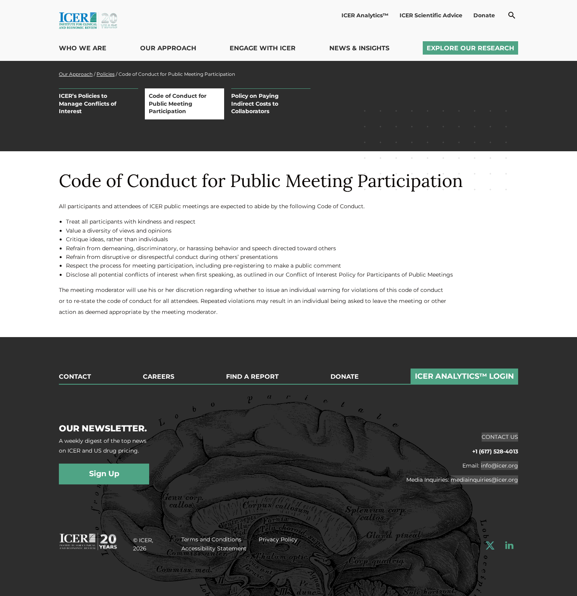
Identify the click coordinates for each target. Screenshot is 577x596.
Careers (158, 377)
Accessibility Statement (214, 548)
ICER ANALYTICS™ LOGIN (464, 376)
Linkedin (509, 545)
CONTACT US (500, 436)
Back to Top (552, 332)
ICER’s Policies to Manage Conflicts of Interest (87, 103)
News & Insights (359, 48)
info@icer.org (499, 465)
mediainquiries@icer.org (484, 479)
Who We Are (82, 48)
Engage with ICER (263, 48)
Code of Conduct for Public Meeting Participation (177, 103)
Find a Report (252, 377)
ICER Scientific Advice (431, 15)
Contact (75, 377)
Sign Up (104, 473)
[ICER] (88, 540)
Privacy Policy (278, 539)
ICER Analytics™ (365, 15)
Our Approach (168, 48)
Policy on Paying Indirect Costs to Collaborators (255, 103)
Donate (484, 15)
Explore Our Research (470, 48)
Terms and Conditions (211, 539)
